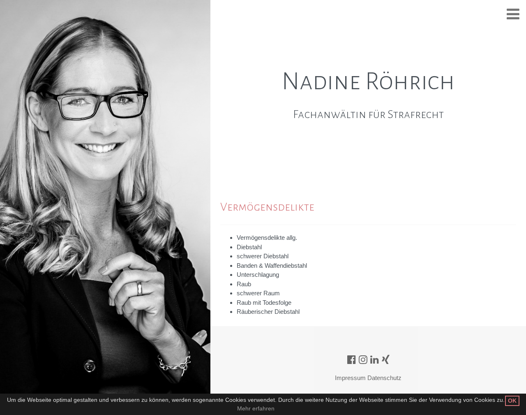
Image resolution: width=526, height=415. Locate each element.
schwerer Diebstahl (262, 256)
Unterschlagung (258, 274)
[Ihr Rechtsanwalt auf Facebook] (351, 359)
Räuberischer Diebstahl (268, 311)
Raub (244, 284)
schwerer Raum (258, 293)
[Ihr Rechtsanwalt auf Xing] (386, 359)
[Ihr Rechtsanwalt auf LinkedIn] (374, 359)
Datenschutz (384, 377)
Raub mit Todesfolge (264, 302)
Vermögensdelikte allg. (267, 237)
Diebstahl (249, 246)
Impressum (350, 377)
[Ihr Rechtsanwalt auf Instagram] (363, 359)
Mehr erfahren (256, 408)
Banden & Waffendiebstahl (272, 265)
